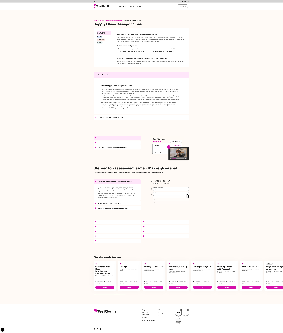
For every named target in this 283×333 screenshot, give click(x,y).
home (95, 20)
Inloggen (184, 1)
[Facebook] (94, 329)
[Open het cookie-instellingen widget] (2, 330)
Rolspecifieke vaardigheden (113, 20)
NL (95, 1)
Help (188, 1)
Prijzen (131, 6)
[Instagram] (97, 329)
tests (101, 20)
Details (105, 287)
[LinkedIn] (100, 329)
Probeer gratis (182, 6)
